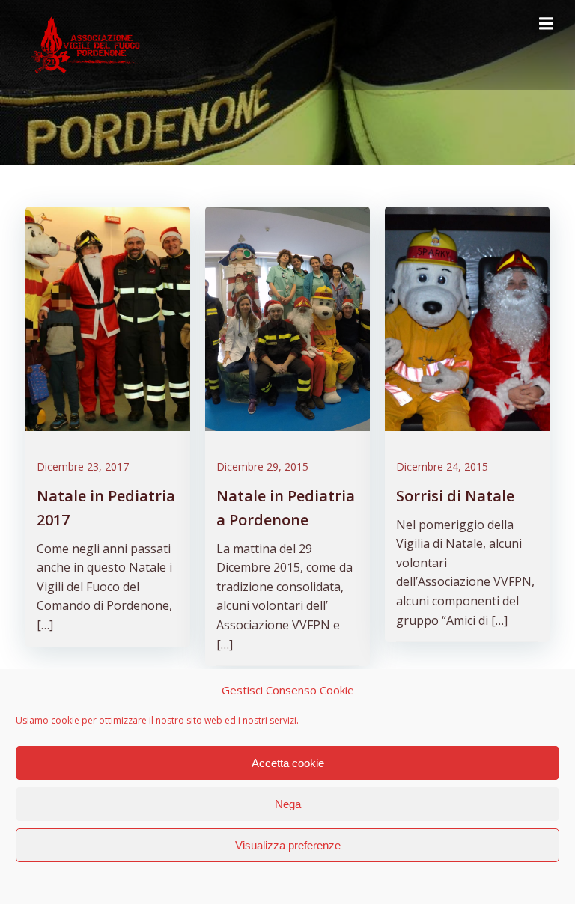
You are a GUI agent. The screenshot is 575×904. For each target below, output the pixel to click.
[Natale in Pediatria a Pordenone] (287, 317)
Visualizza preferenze (288, 845)
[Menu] (544, 24)
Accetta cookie (288, 763)
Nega (288, 804)
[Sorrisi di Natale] (467, 317)
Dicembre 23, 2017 (83, 466)
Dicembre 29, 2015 (262, 466)
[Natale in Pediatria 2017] (107, 317)
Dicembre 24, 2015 (442, 466)
